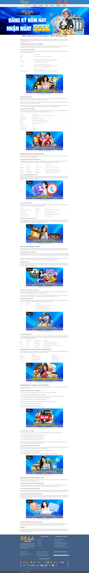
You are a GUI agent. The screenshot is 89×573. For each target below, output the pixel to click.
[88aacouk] (24, 2)
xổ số (64, 5)
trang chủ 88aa (27, 5)
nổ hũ (52, 5)
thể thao (58, 5)
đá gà (46, 5)
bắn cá (35, 5)
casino (41, 5)
